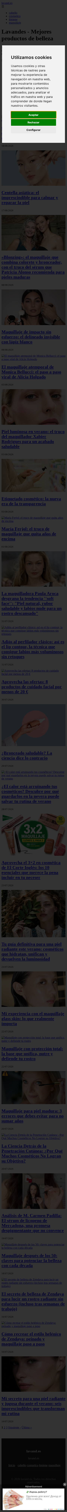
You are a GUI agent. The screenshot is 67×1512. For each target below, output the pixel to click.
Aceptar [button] (33, 114)
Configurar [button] (33, 129)
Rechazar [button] (33, 122)
